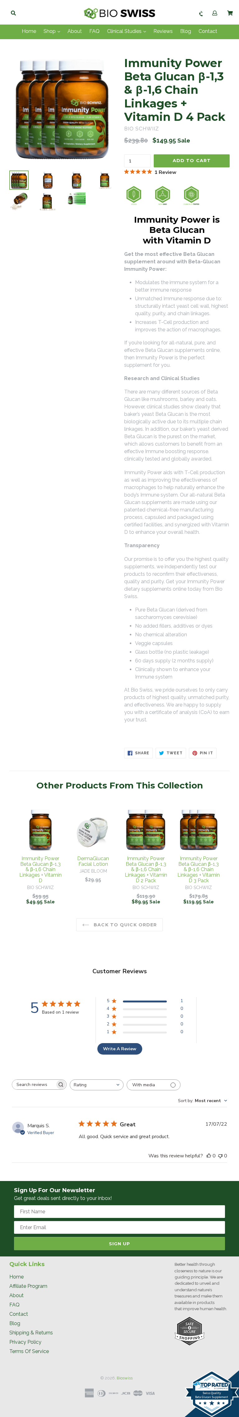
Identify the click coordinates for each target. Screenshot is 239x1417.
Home (29, 31)
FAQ (94, 31)
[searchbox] (33, 1084)
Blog (185, 31)
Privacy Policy (25, 1342)
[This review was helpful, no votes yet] (209, 1155)
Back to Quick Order (124, 925)
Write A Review (119, 1049)
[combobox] (97, 1084)
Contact (208, 31)
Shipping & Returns (31, 1333)
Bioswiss (125, 1378)
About (75, 31)
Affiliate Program (28, 1286)
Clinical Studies (125, 31)
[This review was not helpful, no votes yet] (220, 1155)
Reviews (163, 31)
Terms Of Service (29, 1351)
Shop (50, 31)
